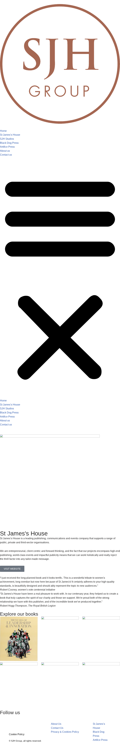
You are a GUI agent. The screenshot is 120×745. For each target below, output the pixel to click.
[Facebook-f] (12, 725)
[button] (60, 278)
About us (5, 150)
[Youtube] (35, 725)
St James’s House (10, 134)
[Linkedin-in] (20, 725)
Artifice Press (7, 146)
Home (3, 131)
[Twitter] (28, 725)
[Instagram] (43, 725)
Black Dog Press (9, 143)
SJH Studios (7, 138)
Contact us (6, 154)
